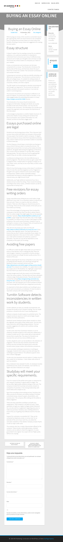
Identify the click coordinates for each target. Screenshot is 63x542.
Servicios (46, 3)
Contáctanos (53, 9)
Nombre (9, 482)
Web (8, 501)
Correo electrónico (12, 492)
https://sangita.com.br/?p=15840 (16, 99)
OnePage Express (49, 539)
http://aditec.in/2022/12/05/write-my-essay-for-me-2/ (22, 229)
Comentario (10, 462)
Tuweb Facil (14, 32)
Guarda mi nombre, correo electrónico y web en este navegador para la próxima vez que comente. (23, 513)
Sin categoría (37, 32)
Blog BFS (55, 3)
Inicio (37, 3)
